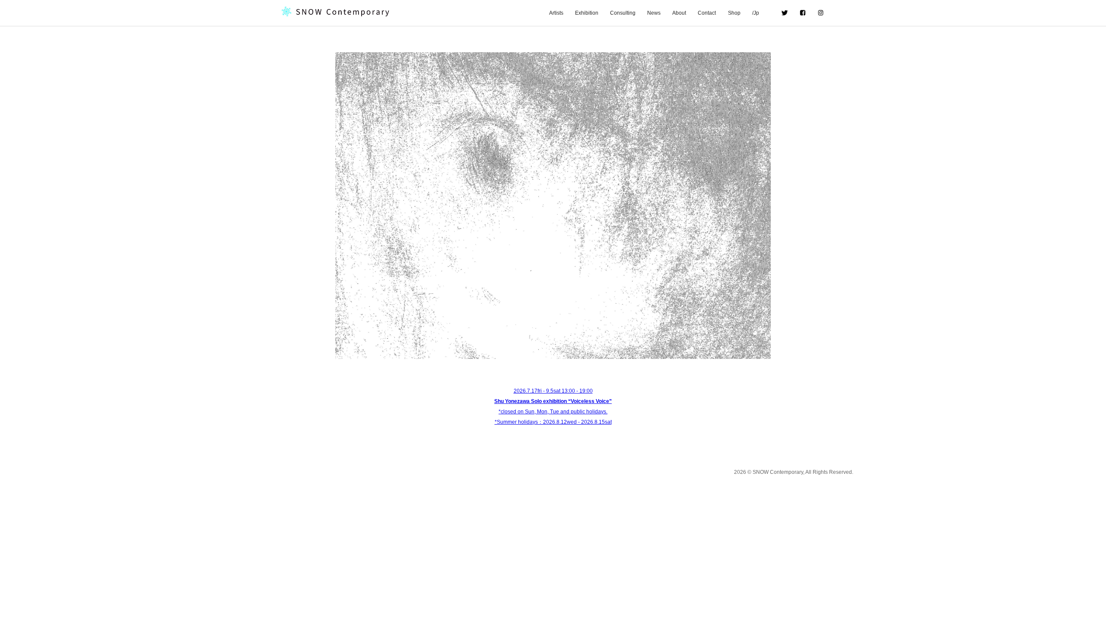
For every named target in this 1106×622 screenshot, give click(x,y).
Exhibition (586, 13)
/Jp (760, 13)
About (679, 13)
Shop (734, 13)
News (654, 13)
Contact (707, 13)
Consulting (623, 13)
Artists (556, 13)
